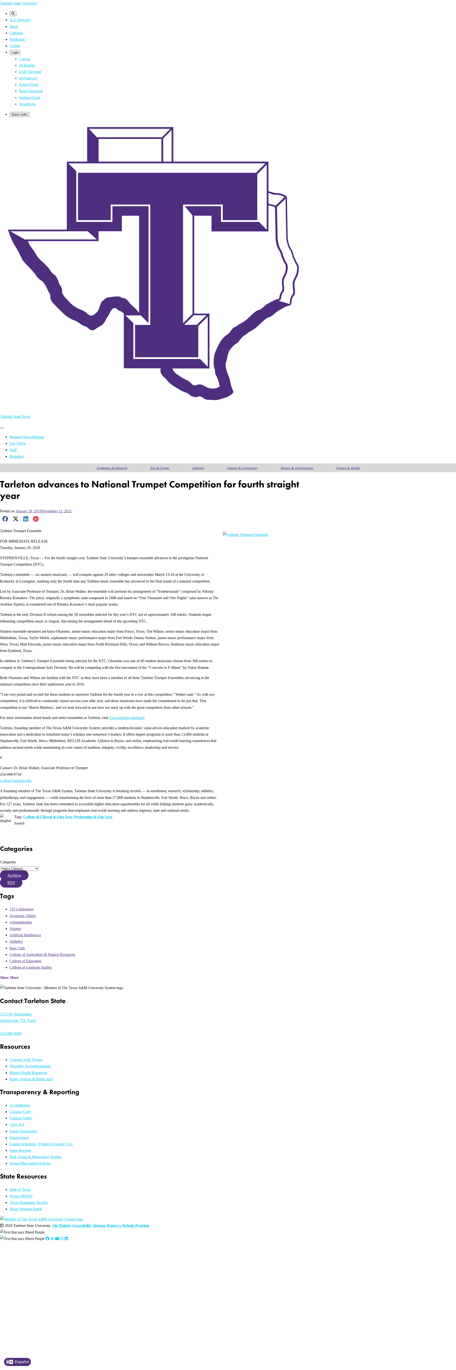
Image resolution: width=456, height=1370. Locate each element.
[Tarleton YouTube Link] (57, 1239)
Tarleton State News (15, 416)
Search (19, 823)
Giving (15, 46)
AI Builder (27, 65)
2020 (22, 1302)
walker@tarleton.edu (15, 781)
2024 (22, 1278)
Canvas (24, 59)
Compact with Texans (26, 1060)
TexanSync (27, 104)
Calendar (16, 33)
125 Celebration (21, 909)
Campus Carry (20, 1112)
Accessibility (82, 1226)
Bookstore (17, 39)
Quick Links (19, 114)
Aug (68, 1266)
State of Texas (20, 1189)
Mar (40, 1266)
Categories (8, 862)
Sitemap (99, 1226)
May (52, 1266)
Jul (63, 1266)
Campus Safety (21, 1118)
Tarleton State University (18, 3)
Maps (14, 26)
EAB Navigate (30, 72)
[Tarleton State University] (159, 406)
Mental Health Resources (28, 1073)
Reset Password (31, 91)
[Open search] (13, 13)
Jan (29, 1266)
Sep (74, 1272)
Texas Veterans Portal (26, 1209)
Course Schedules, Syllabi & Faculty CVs (41, 1144)
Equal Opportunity (24, 1131)
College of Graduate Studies (31, 967)
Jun (58, 1266)
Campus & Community (242, 468)
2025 (22, 1272)
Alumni (15, 929)
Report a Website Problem (128, 1226)
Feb (34, 1266)
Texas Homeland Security (29, 1202)
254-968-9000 (10, 1033)
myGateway (28, 78)
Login (15, 52)
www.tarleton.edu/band (126, 718)
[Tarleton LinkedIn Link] (66, 1239)
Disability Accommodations (30, 1066)
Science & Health (348, 468)
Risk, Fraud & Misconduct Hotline (36, 1157)
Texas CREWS (21, 1196)
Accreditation (20, 1105)
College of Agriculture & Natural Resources (42, 954)
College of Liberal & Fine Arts (47, 817)
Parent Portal (28, 85)
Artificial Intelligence (25, 935)
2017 (22, 1320)
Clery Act (17, 1124)
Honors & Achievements (297, 468)
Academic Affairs (23, 916)
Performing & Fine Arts (93, 817)
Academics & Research (111, 468)
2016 (22, 1326)
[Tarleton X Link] (52, 1239)
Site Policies (61, 1226)
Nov (86, 1272)
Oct (80, 1272)
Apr (46, 1266)
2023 (22, 1284)
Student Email (29, 98)
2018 (22, 1314)
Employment (19, 1138)
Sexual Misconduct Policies (30, 1163)
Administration (21, 922)
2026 (22, 1266)
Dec (92, 1272)
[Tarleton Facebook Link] (47, 1239)
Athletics (198, 468)
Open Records (20, 1150)
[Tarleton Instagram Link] (62, 1239)
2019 (22, 1308)
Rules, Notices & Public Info (31, 1079)
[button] (14, 875)
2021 (22, 1296)
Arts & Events (159, 468)
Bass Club (17, 948)
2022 (22, 1290)
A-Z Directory (20, 20)
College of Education (25, 961)
